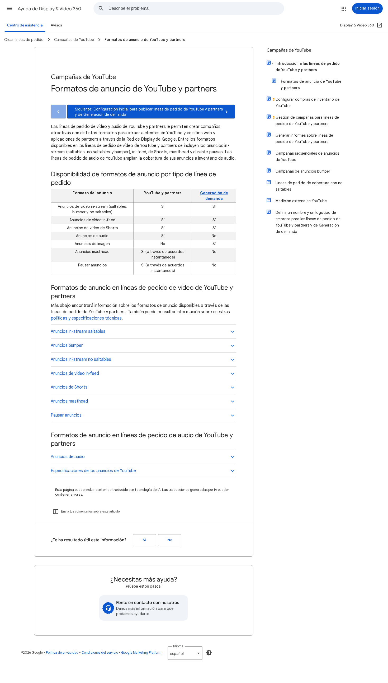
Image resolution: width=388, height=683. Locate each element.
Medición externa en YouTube (301, 201)
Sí (144, 540)
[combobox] (196, 8)
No (169, 540)
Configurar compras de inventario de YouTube (307, 102)
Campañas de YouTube (289, 50)
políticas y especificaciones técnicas (86, 318)
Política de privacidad (62, 652)
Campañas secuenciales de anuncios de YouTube (307, 156)
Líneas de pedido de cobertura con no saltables (309, 186)
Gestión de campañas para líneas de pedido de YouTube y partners (307, 120)
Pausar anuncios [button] (66, 415)
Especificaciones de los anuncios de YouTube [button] (93, 470)
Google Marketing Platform (141, 652)
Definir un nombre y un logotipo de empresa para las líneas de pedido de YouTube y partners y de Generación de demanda (308, 222)
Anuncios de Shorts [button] (69, 387)
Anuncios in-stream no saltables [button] (81, 359)
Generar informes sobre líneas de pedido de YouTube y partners (304, 138)
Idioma (178, 646)
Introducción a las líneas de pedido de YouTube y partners (308, 66)
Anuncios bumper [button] (67, 345)
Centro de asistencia (25, 25)
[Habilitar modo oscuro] (208, 652)
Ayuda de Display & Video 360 (49, 9)
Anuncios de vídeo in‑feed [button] (75, 373)
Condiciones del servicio (100, 652)
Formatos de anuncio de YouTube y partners (311, 84)
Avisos (56, 25)
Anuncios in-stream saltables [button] (78, 331)
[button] (9, 8)
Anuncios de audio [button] (68, 456)
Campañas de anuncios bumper (303, 171)
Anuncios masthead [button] (69, 401)
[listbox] (185, 653)
